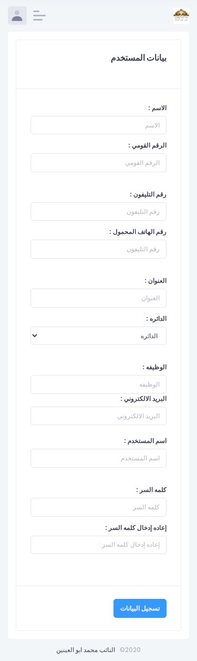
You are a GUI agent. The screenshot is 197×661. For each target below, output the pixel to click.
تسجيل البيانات (140, 608)
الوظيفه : (154, 366)
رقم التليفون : (148, 194)
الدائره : (156, 318)
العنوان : (155, 280)
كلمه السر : (151, 489)
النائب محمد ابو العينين (85, 649)
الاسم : (157, 107)
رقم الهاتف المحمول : (138, 231)
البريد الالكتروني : (143, 398)
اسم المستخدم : (145, 440)
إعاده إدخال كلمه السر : (136, 527)
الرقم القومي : (147, 145)
